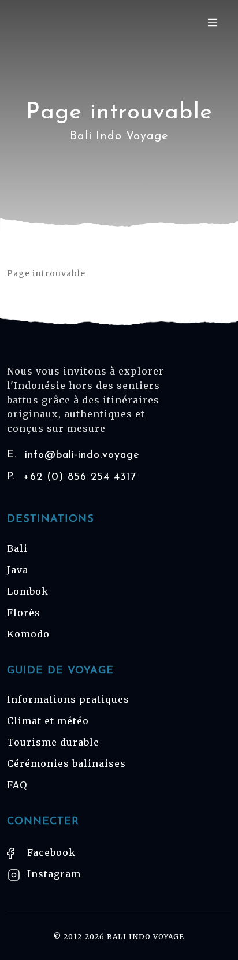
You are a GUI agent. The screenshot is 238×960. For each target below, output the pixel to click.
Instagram (52, 874)
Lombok (28, 591)
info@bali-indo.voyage (73, 455)
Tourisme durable (53, 742)
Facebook (50, 852)
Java (17, 570)
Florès (23, 612)
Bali (17, 548)
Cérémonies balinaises (66, 763)
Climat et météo (48, 721)
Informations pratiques (68, 699)
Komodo (28, 634)
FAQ (17, 785)
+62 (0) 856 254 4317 (71, 477)
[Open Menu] (213, 21)
